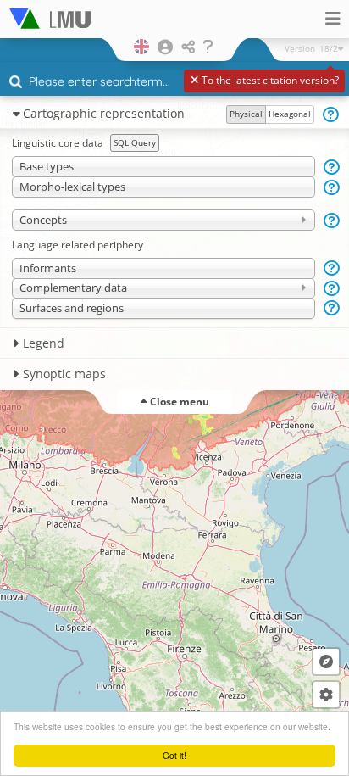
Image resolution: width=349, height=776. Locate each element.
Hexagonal (290, 114)
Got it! (174, 755)
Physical (246, 114)
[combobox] (174, 82)
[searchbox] (176, 83)
